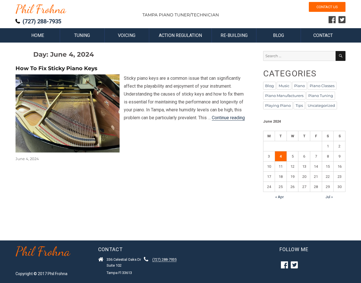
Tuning (82, 35)
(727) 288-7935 (42, 21)
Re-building (234, 35)
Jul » (329, 197)
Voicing (126, 35)
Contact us (327, 7)
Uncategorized (321, 105)
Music (284, 85)
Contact (323, 35)
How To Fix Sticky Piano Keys (56, 68)
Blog (278, 35)
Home (37, 35)
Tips (299, 105)
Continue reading (228, 117)
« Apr (279, 197)
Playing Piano (278, 105)
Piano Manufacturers (284, 95)
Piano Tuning (320, 95)
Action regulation (180, 35)
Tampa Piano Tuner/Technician (180, 14)
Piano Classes (322, 85)
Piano (299, 85)
